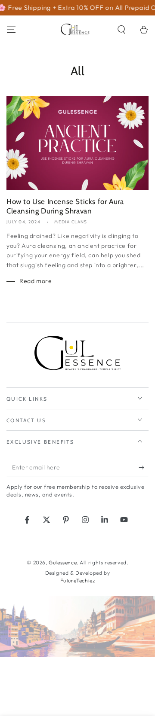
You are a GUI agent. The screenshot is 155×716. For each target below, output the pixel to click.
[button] (121, 29)
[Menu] (11, 29)
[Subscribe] (144, 467)
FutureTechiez (77, 580)
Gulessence (63, 562)
